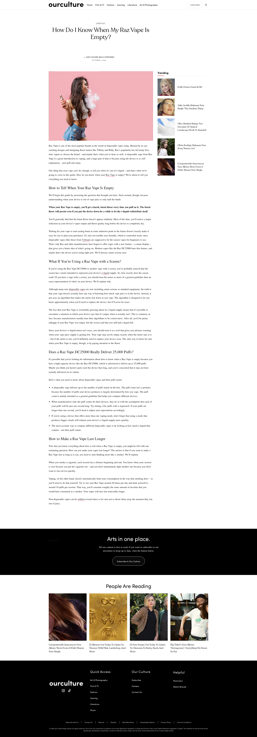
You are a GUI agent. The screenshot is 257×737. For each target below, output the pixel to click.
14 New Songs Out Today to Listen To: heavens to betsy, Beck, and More (147, 648)
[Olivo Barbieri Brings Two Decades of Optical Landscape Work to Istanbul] (166, 127)
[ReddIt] (108, 49)
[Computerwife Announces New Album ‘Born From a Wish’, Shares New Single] (166, 167)
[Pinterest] (102, 49)
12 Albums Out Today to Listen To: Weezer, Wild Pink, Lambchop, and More (107, 648)
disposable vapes (77, 289)
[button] (205, 4)
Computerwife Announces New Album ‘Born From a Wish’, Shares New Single (190, 167)
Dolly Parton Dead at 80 (189, 87)
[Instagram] (63, 690)
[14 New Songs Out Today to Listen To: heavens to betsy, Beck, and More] (149, 617)
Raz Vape (110, 174)
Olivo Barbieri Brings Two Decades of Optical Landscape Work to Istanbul (191, 127)
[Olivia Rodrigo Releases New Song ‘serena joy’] (166, 147)
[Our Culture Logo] (66, 4)
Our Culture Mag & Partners (100, 57)
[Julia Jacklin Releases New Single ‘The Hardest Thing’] (166, 107)
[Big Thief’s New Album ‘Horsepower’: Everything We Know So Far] (189, 617)
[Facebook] (96, 49)
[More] (121, 49)
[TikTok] (69, 690)
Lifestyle (100, 23)
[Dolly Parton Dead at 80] (166, 87)
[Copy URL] (115, 49)
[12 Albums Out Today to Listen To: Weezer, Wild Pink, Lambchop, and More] (108, 617)
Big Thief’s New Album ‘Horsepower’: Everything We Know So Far (188, 648)
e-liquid (105, 272)
